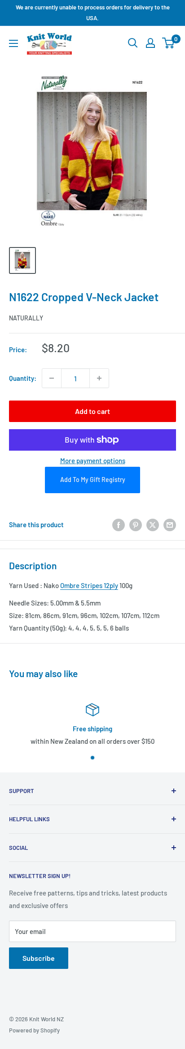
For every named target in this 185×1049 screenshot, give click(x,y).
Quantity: (22, 378)
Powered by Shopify (34, 1030)
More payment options (92, 460)
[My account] (150, 43)
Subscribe (38, 958)
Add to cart (92, 411)
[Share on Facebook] (118, 524)
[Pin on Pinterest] (135, 524)
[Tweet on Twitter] (152, 524)
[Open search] (133, 43)
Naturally (26, 318)
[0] (168, 43)
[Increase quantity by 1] (99, 378)
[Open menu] (13, 43)
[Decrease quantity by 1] (51, 378)
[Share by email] (169, 524)
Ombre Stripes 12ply (89, 585)
